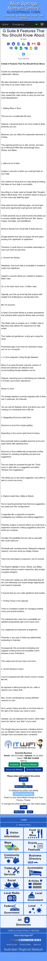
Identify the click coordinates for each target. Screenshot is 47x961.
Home (5, 24)
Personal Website (29, 764)
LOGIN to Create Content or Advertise (23, 930)
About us (37, 944)
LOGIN (23, 807)
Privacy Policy (25, 944)
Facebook (14, 764)
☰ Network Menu (23, 824)
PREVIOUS (19, 812)
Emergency (18, 24)
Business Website (34, 769)
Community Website (14, 769)
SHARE (23, 779)
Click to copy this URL (23, 794)
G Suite (6, 357)
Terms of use (11, 944)
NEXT (30, 812)
